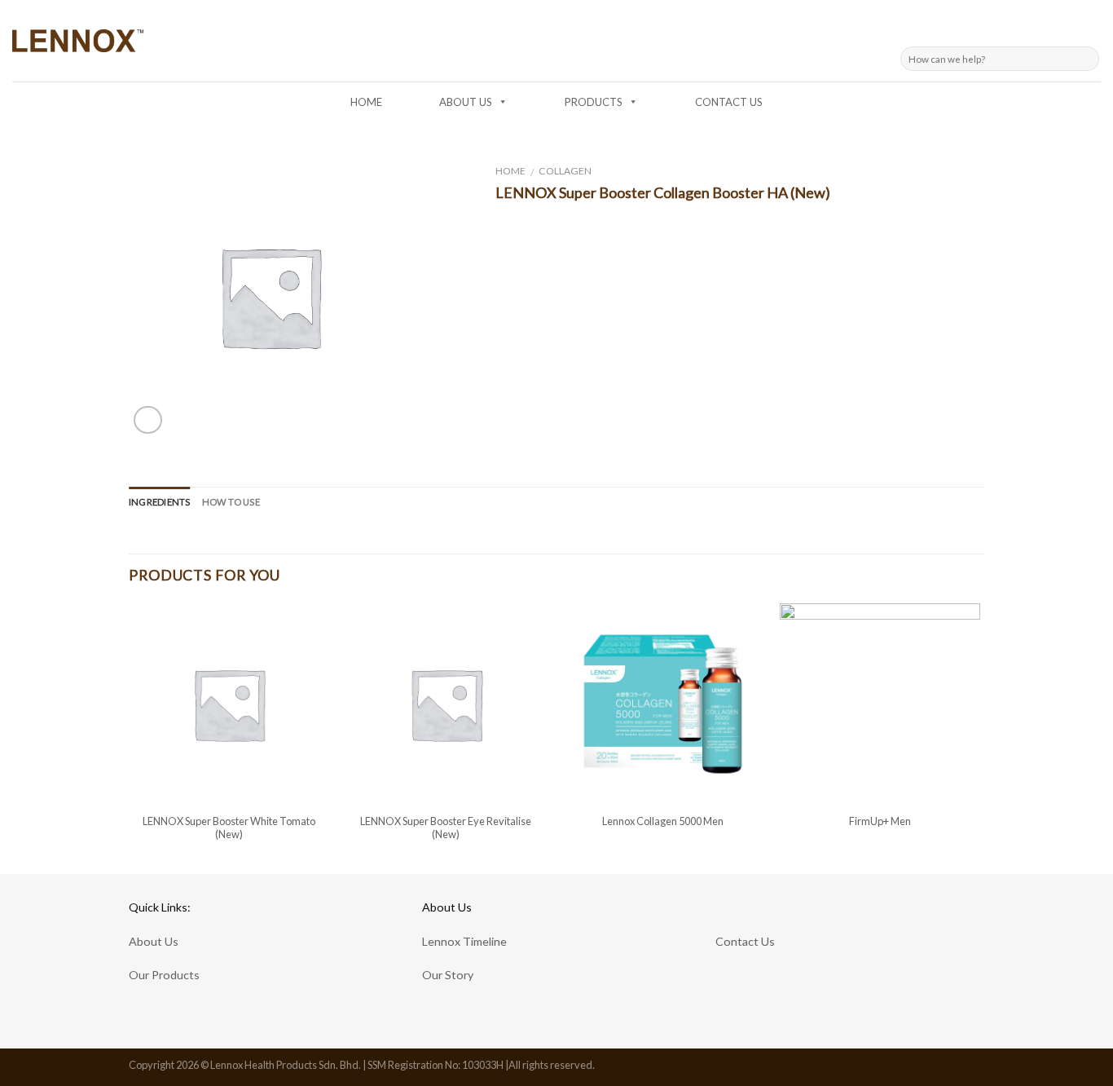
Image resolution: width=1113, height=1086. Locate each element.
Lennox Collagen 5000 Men (663, 821)
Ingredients (160, 502)
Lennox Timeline (464, 941)
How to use (231, 502)
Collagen (565, 171)
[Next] (979, 737)
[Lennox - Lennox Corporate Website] (77, 40)
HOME (366, 101)
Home (510, 171)
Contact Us (745, 941)
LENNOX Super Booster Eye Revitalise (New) (445, 827)
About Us (153, 941)
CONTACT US (729, 101)
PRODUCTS (593, 101)
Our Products (164, 975)
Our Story (447, 975)
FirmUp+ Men (880, 821)
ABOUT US (465, 101)
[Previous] (129, 737)
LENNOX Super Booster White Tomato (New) (229, 827)
